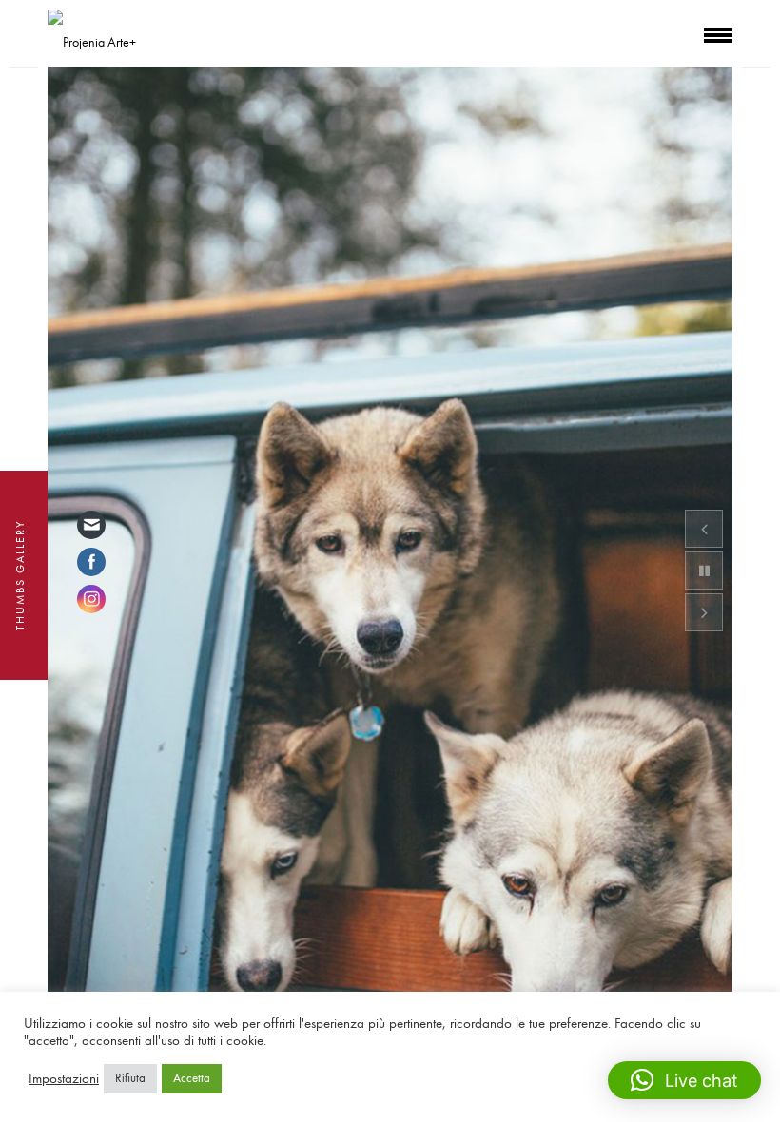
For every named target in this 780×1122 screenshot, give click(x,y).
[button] (684, 1080)
